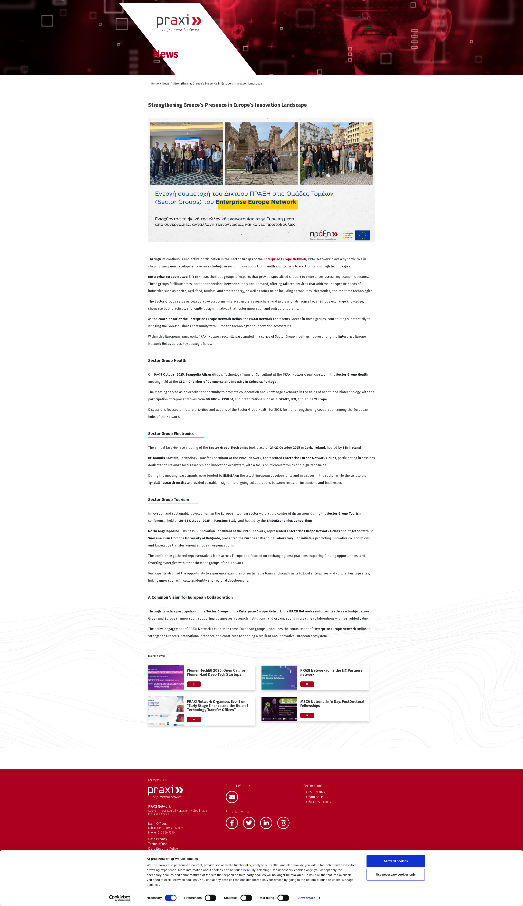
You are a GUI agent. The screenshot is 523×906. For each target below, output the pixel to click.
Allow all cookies (396, 861)
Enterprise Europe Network (285, 259)
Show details (306, 898)
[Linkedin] (268, 822)
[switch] (210, 898)
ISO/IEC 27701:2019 (317, 802)
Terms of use (158, 844)
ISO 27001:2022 (314, 792)
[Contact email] (234, 796)
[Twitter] (251, 822)
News (165, 83)
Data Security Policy (163, 849)
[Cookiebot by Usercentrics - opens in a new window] (119, 898)
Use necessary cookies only (396, 874)
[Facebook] (234, 822)
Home (155, 83)
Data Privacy (157, 839)
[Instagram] (285, 822)
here (246, 870)
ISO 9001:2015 (313, 797)
